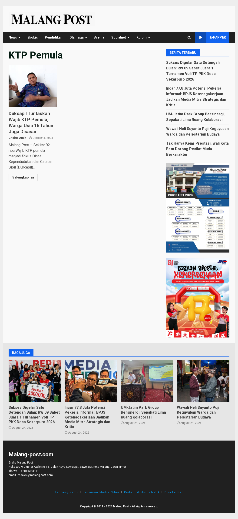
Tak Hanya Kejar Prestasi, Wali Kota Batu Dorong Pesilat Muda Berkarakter (197, 149)
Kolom (141, 37)
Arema (99, 37)
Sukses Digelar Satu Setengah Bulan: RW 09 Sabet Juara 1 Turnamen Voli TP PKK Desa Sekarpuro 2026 (35, 381)
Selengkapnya (23, 177)
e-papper (218, 37)
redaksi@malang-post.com (35, 475)
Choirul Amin (17, 137)
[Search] (189, 37)
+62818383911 (29, 471)
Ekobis (32, 37)
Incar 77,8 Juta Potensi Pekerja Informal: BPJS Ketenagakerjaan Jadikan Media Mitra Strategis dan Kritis (91, 381)
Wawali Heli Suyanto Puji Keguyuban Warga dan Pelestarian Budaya (203, 381)
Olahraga (76, 37)
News (13, 37)
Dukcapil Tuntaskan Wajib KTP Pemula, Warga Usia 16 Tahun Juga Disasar (33, 86)
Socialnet (118, 37)
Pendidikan (54, 37)
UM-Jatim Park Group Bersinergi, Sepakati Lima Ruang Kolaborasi (147, 381)
